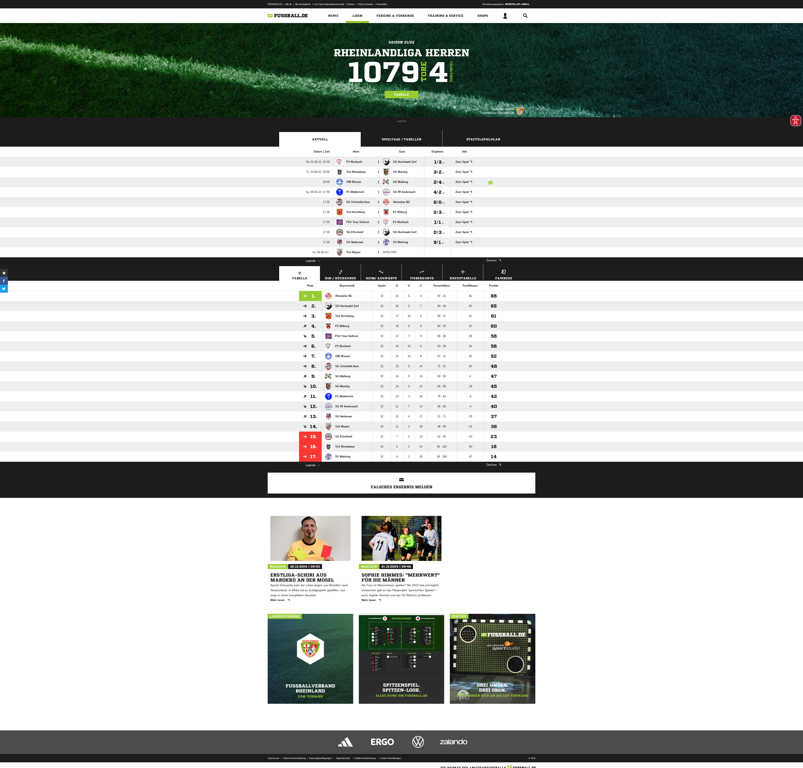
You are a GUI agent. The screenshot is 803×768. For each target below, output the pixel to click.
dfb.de (288, 4)
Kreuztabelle (463, 278)
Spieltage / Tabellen (401, 139)
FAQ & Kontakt (365, 4)
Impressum (273, 758)
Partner (351, 4)
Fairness (503, 278)
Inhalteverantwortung (365, 758)
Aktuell (320, 139)
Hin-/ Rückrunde (340, 278)
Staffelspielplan (483, 139)
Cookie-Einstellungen (390, 758)
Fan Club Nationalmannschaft (329, 4)
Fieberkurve (422, 278)
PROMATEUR (275, 4)
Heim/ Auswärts (381, 278)
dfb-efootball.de (303, 4)
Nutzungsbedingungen (320, 758)
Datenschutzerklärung (294, 758)
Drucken (492, 260)
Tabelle (401, 94)
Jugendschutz (343, 758)
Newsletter (381, 4)
